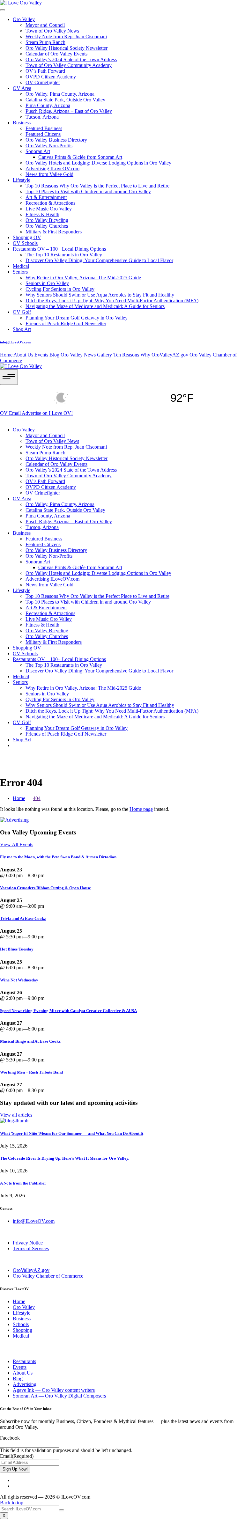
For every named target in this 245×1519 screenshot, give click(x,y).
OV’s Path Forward (45, 71)
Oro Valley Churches (47, 226)
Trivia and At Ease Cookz (23, 918)
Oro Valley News (78, 354)
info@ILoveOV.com (15, 342)
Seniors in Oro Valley (47, 283)
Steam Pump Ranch (45, 42)
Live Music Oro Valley (49, 208)
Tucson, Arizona (42, 117)
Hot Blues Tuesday (16, 949)
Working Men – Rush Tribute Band (31, 1072)
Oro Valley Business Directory (56, 140)
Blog (54, 354)
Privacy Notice (28, 1242)
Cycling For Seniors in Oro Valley (60, 289)
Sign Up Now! (15, 1469)
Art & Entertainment (46, 197)
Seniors (20, 272)
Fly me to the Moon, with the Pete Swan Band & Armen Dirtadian (58, 857)
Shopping (22, 1330)
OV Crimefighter (43, 82)
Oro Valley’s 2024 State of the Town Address (71, 59)
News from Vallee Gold (49, 174)
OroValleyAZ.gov (170, 354)
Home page (141, 809)
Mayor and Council (45, 25)
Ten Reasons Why (131, 354)
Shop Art (22, 329)
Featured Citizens (43, 134)
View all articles (16, 1115)
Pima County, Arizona (48, 105)
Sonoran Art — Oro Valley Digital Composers (59, 1395)
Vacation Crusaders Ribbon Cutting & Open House (45, 887)
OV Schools (25, 243)
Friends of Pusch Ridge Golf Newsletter (66, 323)
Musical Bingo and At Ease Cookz (30, 1041)
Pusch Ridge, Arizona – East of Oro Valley (69, 111)
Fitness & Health (42, 214)
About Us (23, 354)
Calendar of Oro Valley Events (56, 53)
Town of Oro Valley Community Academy (69, 65)
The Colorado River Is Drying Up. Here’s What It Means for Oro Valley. (64, 1158)
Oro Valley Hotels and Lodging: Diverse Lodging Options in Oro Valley (98, 162)
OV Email (11, 413)
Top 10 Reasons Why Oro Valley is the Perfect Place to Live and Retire (97, 185)
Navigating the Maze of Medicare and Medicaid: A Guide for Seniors (95, 306)
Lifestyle (21, 180)
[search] (61, 1510)
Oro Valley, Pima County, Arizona (60, 94)
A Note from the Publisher (23, 1183)
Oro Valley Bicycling (47, 220)
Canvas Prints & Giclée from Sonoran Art (80, 157)
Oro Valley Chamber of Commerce (48, 1276)
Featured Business (44, 128)
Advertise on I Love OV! (47, 413)
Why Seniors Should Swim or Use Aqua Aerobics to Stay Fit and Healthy (100, 294)
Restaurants (24, 1361)
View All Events (16, 844)
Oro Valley (24, 19)
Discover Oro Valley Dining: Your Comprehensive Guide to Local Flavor (99, 260)
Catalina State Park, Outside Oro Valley (65, 99)
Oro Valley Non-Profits (49, 145)
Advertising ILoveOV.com (52, 168)
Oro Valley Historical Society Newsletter (67, 48)
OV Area (22, 88)
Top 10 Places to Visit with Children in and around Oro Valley (88, 191)
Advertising (24, 1384)
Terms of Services (31, 1248)
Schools (21, 1324)
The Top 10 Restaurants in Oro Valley (64, 254)
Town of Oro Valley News (52, 30)
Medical (21, 266)
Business (22, 122)
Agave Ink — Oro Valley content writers (54, 1390)
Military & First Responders (54, 231)
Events (41, 354)
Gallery (104, 354)
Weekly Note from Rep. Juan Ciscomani (66, 36)
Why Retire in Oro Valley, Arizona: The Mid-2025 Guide (83, 277)
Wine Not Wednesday (19, 980)
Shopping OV (27, 237)
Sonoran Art (38, 151)
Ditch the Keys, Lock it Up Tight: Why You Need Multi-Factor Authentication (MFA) (112, 300)
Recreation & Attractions (50, 203)
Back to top (11, 1502)
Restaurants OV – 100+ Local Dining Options (59, 249)
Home (6, 354)
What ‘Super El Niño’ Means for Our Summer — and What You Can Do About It (71, 1133)
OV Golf (22, 312)
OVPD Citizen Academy (51, 76)
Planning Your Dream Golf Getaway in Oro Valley (77, 317)
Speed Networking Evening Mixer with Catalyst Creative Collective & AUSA (68, 1010)
